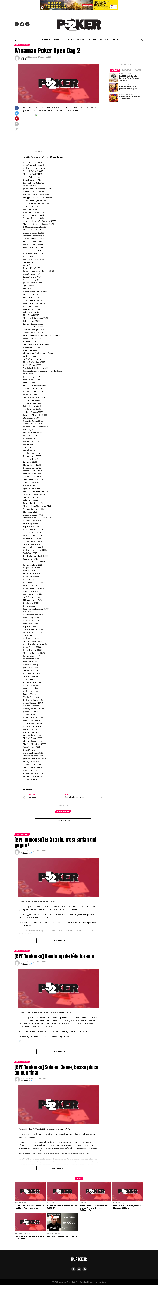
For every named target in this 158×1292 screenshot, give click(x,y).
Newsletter (115, 40)
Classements (91, 40)
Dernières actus (44, 40)
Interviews (80, 40)
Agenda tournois (68, 40)
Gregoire (26, 853)
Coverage (56, 40)
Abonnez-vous (103, 40)
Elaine (25, 59)
